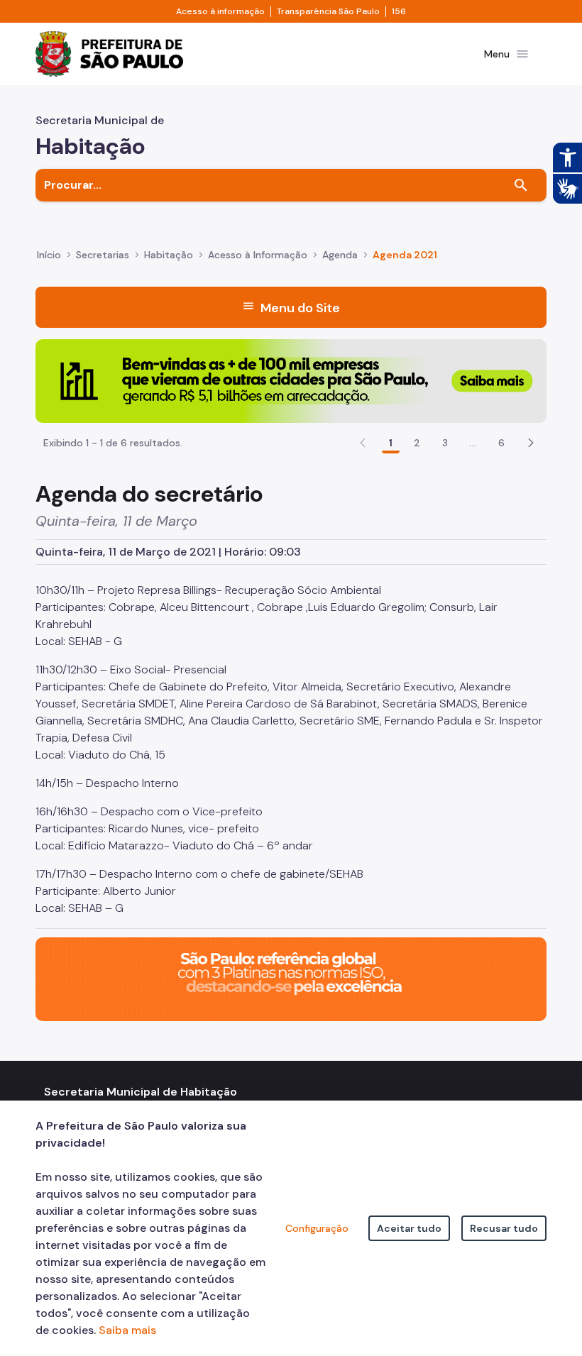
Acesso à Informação (257, 254)
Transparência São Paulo (328, 11)
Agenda (340, 254)
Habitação (168, 254)
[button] (531, 442)
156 (399, 11)
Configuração (316, 1228)
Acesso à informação (220, 11)
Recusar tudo (504, 1228)
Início (49, 254)
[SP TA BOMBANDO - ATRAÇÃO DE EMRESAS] (291, 380)
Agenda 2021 (405, 254)
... (472, 442)
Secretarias (102, 254)
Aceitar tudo (409, 1228)
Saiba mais (127, 1330)
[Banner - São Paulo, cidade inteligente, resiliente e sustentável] (291, 978)
